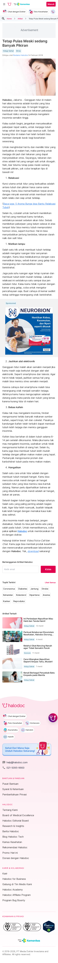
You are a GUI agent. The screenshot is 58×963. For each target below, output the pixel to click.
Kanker (6, 601)
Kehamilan (8, 595)
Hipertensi (34, 595)
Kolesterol (21, 595)
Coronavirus (9, 589)
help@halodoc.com (15, 762)
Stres (18, 51)
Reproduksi (19, 601)
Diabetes (22, 589)
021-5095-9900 (13, 767)
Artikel (20, 18)
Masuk (51, 4)
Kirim (48, 569)
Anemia (46, 595)
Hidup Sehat (8, 51)
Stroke (45, 589)
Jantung (34, 589)
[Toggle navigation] (4, 4)
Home (9, 18)
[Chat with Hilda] (52, 717)
